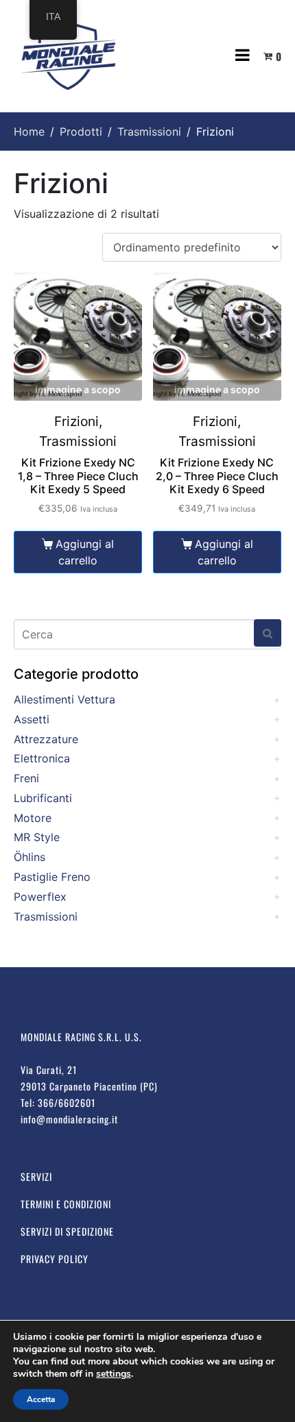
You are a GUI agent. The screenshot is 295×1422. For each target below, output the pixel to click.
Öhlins (29, 857)
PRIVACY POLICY (54, 1258)
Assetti (31, 719)
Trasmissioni (46, 916)
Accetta (41, 1399)
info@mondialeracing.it (69, 1119)
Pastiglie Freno (52, 877)
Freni (26, 778)
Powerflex (40, 896)
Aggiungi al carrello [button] (85, 552)
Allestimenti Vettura (64, 699)
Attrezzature (46, 739)
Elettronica (42, 758)
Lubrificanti (43, 798)
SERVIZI (36, 1176)
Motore (32, 818)
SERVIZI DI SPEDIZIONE (67, 1231)
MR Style (37, 837)
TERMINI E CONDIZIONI (66, 1204)
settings (113, 1374)
